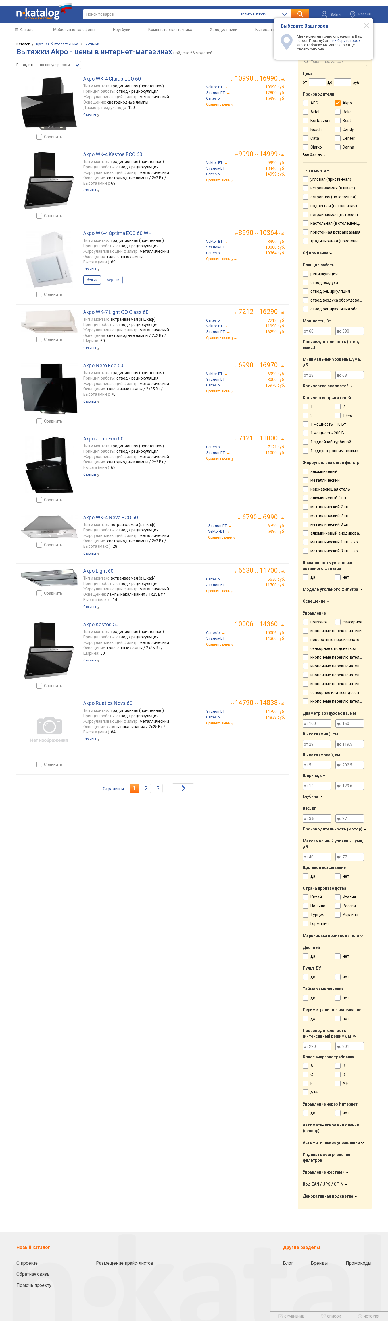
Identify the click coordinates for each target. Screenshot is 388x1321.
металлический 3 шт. (330, 524)
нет (346, 577)
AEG (314, 103)
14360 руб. (275, 638)
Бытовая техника (271, 29)
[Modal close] (363, 25)
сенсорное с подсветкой (333, 648)
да (312, 577)
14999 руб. (275, 174)
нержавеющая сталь (330, 489)
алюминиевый (323, 471)
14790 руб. (275, 711)
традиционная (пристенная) (337, 241)
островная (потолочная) (333, 197)
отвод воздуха (324, 282)
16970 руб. (275, 385)
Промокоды (359, 1263)
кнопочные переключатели (336, 630)
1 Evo (347, 415)
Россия (349, 906)
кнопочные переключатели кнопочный (346, 675)
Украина (350, 914)
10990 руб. (275, 87)
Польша (317, 906)
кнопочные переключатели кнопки (343, 657)
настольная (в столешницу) (336, 223)
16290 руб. (275, 331)
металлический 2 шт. (330, 515)
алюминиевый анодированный (339, 533)
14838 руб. (275, 717)
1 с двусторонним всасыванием (340, 450)
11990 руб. (275, 326)
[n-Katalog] (44, 11)
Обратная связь (32, 1274)
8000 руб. (276, 379)
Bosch (316, 129)
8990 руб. (276, 241)
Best (347, 120)
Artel (314, 112)
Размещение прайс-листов (124, 1263)
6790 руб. (276, 526)
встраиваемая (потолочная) (337, 214)
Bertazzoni (320, 120)
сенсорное (352, 622)
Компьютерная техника (170, 29)
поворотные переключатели (337, 639)
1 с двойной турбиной (330, 442)
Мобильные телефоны (74, 29)
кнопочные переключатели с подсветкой (348, 683)
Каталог (27, 29)
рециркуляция (324, 273)
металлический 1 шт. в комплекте (342, 542)
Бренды (319, 1263)
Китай (316, 897)
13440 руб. (275, 168)
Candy (348, 129)
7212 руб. (276, 320)
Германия (319, 923)
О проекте (27, 1263)
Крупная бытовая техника (57, 44)
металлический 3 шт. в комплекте (342, 551)
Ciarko (316, 147)
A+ (345, 1083)
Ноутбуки (121, 29)
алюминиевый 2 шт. (328, 498)
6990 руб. (276, 374)
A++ (314, 1092)
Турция (317, 914)
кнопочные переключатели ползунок (345, 666)
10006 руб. (275, 632)
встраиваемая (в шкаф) (332, 188)
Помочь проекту (33, 1285)
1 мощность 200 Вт (328, 433)
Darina (348, 147)
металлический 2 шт (329, 506)
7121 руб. (276, 447)
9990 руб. (276, 162)
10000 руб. (275, 247)
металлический (325, 480)
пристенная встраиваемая (335, 232)
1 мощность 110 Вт (328, 424)
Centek (349, 138)
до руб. (260, 78)
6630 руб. (276, 579)
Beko (347, 112)
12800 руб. (275, 92)
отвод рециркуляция (330, 291)
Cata (314, 138)
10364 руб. (275, 253)
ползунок (319, 622)
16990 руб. (275, 98)
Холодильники (223, 29)
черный (113, 280)
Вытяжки (92, 44)
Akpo (347, 103)
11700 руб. (275, 585)
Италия (349, 897)
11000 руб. (275, 452)
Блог (288, 1263)
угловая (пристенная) (330, 179)
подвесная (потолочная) (333, 205)
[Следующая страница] (183, 788)
